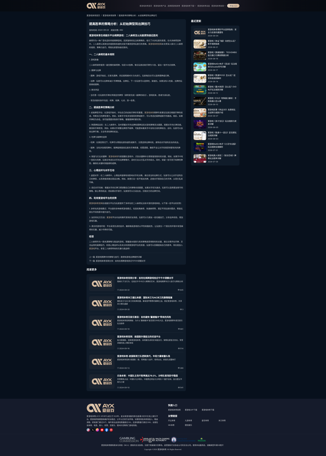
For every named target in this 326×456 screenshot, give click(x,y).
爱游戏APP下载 (191, 410)
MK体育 (171, 425)
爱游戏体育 (149, 112)
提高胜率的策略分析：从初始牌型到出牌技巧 (138, 15)
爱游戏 (109, 217)
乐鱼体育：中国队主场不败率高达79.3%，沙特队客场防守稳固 (147, 375)
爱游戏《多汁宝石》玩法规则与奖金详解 (222, 122)
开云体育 (171, 421)
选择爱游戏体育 (174, 6)
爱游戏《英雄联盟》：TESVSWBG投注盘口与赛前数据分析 (222, 53)
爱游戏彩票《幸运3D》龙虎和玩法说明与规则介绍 (221, 111)
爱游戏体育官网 (155, 44)
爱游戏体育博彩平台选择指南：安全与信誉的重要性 (222, 31)
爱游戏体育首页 (146, 6)
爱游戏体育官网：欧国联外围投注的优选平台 (138, 336)
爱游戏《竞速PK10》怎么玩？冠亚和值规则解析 (221, 76)
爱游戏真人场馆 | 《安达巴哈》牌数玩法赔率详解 (222, 157)
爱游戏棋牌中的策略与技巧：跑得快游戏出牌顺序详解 (119, 257)
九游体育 (188, 421)
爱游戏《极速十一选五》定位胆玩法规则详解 (222, 134)
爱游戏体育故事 (217, 6)
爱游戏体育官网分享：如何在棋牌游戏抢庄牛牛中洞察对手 (121, 261)
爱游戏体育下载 (208, 410)
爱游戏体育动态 (203, 6)
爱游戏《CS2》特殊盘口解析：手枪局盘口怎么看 (222, 99)
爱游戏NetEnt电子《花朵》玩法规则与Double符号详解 (222, 65)
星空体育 (205, 421)
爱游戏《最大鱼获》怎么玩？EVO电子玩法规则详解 (222, 88)
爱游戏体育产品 (160, 6)
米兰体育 (222, 421)
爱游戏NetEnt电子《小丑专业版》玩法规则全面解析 (222, 145)
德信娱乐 (188, 425)
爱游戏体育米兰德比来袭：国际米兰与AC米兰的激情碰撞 (144, 297)
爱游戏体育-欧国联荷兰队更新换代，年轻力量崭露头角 (143, 356)
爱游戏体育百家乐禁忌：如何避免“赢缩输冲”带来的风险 (144, 317)
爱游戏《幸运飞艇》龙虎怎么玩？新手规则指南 (222, 42)
